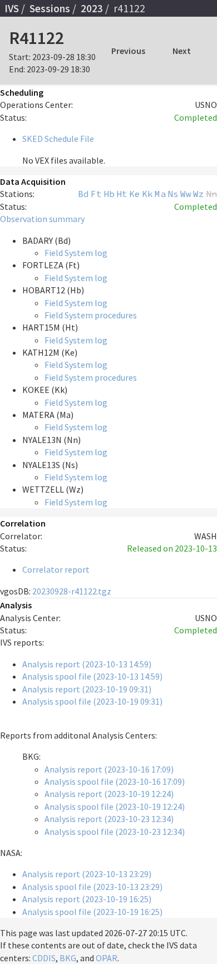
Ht (121, 193)
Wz (198, 193)
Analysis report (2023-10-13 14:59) (86, 664)
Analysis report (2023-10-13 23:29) (86, 873)
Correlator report (56, 569)
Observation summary (42, 218)
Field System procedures (91, 315)
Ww (185, 193)
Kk (147, 193)
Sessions (49, 8)
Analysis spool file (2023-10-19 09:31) (92, 701)
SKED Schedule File (58, 138)
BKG (68, 957)
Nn (211, 193)
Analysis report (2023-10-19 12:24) (109, 793)
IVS (11, 8)
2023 (92, 8)
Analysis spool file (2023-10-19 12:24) (115, 806)
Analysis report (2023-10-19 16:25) (86, 898)
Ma (160, 193)
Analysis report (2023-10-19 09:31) (86, 689)
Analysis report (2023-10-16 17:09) (109, 769)
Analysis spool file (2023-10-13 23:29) (92, 886)
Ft (96, 193)
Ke (134, 193)
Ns (173, 193)
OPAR (106, 957)
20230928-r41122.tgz (71, 591)
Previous (128, 50)
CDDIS (44, 957)
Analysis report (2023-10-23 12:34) (109, 818)
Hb (109, 193)
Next (181, 50)
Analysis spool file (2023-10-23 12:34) (115, 831)
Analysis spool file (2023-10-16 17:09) (115, 781)
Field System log (76, 252)
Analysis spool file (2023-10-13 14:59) (92, 676)
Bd (83, 193)
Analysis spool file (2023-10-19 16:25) (92, 911)
